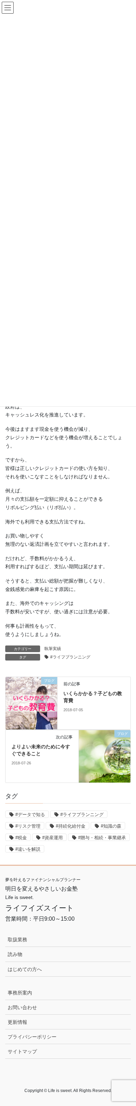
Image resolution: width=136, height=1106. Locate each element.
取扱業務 (17, 939)
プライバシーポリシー (32, 1037)
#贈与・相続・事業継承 (102, 837)
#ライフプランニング (70, 657)
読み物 (15, 954)
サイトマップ (22, 1051)
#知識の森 (111, 826)
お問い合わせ (22, 1007)
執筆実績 (52, 648)
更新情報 (17, 1022)
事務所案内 (20, 993)
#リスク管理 (27, 826)
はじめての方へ (25, 969)
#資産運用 (52, 837)
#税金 (21, 837)
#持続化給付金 (70, 826)
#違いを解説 (27, 849)
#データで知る (30, 814)
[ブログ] (31, 703)
